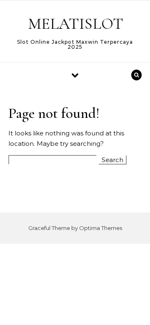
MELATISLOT (75, 23)
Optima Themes (100, 228)
